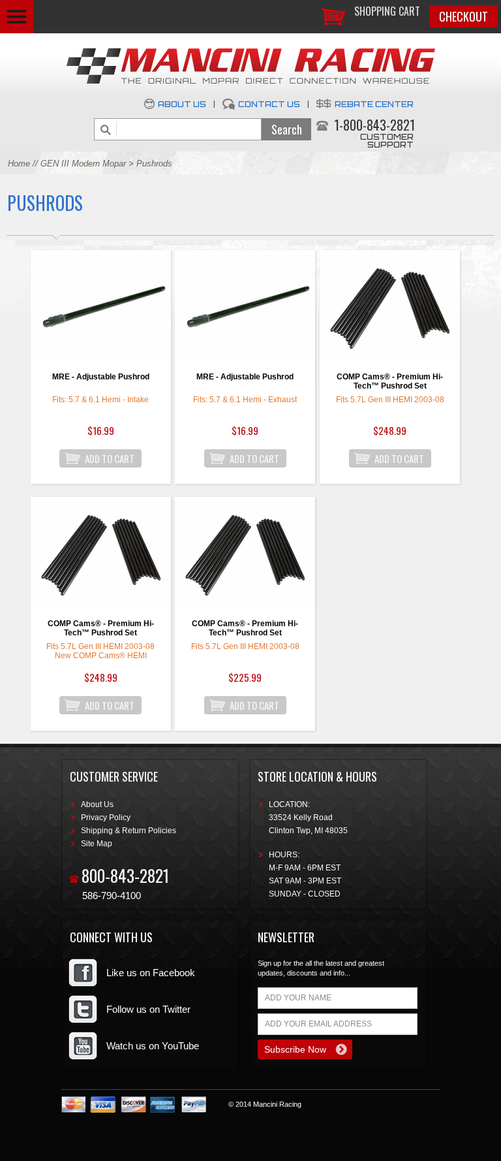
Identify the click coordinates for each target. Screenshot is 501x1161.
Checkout (463, 16)
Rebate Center (374, 104)
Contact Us (269, 104)
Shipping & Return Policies (128, 830)
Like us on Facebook (150, 972)
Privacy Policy (105, 817)
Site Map (96, 843)
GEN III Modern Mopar (83, 163)
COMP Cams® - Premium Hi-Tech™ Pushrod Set (390, 381)
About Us (182, 104)
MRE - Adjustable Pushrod (100, 376)
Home (19, 163)
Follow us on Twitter (148, 1009)
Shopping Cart (387, 11)
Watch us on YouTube (152, 1045)
